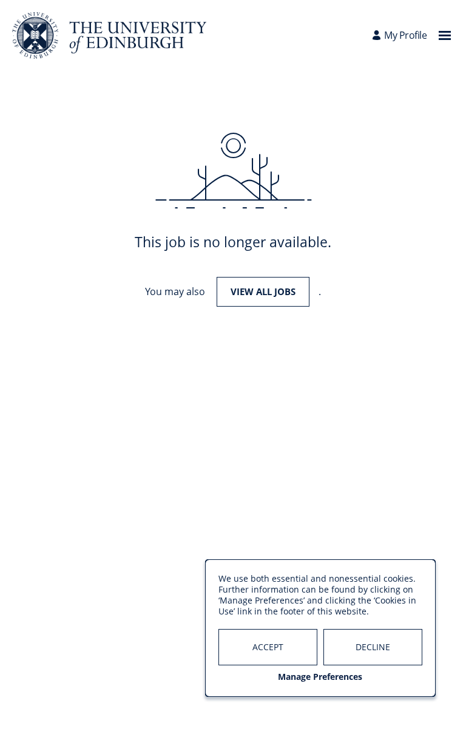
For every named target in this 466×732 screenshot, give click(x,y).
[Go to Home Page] (109, 35)
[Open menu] (445, 35)
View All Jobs (263, 291)
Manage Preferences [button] (320, 677)
